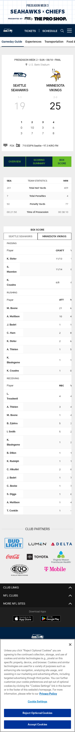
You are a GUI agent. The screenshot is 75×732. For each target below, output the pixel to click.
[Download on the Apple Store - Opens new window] (23, 619)
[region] (37, 685)
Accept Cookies (37, 724)
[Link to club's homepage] (8, 29)
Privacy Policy (48, 693)
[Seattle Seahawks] (37, 637)
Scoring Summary (39, 161)
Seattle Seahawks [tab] (20, 236)
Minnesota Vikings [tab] (54, 236)
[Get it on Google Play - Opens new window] (50, 620)
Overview (15, 161)
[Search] (62, 30)
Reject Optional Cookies (37, 713)
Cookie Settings (37, 701)
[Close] (70, 644)
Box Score (62, 161)
